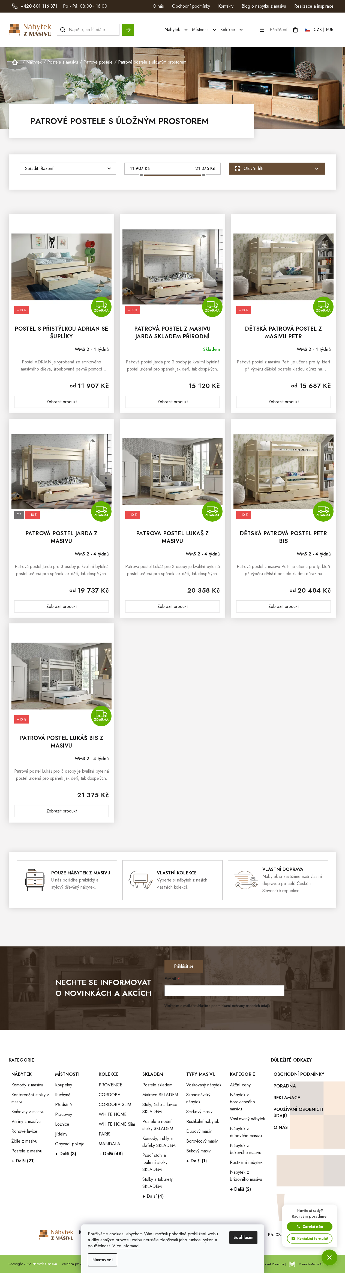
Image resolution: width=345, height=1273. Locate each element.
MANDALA (109, 1144)
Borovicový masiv (202, 1141)
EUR (330, 29)
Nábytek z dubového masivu (246, 1132)
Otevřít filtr (253, 168)
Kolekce (109, 1074)
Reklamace (287, 1098)
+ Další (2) (240, 1189)
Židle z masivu (24, 1141)
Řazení (47, 168)
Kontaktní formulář (312, 1238)
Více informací (126, 1246)
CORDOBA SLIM (115, 1104)
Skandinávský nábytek (198, 1098)
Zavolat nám (313, 1226)
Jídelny (61, 1134)
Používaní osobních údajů (298, 1112)
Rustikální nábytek (202, 1121)
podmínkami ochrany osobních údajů (240, 1005)
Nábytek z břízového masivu (246, 1175)
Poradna (285, 1086)
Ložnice (62, 1124)
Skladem (152, 1074)
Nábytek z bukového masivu (245, 1149)
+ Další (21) (23, 1161)
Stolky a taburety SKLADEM (157, 1183)
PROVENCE (110, 1085)
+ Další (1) (196, 1161)
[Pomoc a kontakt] (329, 1257)
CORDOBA (110, 1095)
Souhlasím (243, 1237)
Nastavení (102, 1260)
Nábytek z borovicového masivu (242, 1102)
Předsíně (63, 1104)
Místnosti (67, 1074)
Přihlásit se (184, 966)
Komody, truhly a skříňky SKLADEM (159, 1142)
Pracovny (63, 1114)
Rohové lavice (24, 1131)
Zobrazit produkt (61, 402)
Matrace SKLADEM (160, 1095)
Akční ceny (240, 1085)
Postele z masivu (26, 1151)
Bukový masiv (198, 1151)
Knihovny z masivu (27, 1111)
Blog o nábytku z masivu (264, 6)
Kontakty (225, 6)
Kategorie (242, 1074)
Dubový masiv (199, 1131)
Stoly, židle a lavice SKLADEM (159, 1108)
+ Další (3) (65, 1154)
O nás (158, 6)
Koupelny (63, 1085)
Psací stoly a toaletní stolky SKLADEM (154, 1162)
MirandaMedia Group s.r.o (317, 1264)
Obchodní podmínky (191, 6)
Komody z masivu (27, 1085)
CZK (317, 29)
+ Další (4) (153, 1196)
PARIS (104, 1134)
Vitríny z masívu (26, 1121)
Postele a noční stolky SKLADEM (157, 1125)
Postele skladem (157, 1085)
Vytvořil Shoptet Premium (266, 1264)
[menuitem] (177, 30)
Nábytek (21, 1074)
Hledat (128, 27)
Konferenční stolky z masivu (30, 1098)
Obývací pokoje (70, 1144)
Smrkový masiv (199, 1111)
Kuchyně (62, 1095)
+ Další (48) (111, 1154)
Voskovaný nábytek (203, 1085)
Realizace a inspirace (314, 6)
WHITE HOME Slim (117, 1124)
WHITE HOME (113, 1114)
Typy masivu (201, 1074)
